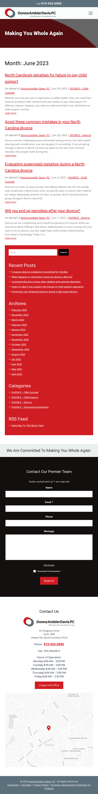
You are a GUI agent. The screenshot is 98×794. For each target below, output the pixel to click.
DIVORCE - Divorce (80, 135)
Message (49, 531)
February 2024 (19, 324)
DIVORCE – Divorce (21, 402)
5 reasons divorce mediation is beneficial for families (39, 271)
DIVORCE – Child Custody (24, 392)
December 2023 (19, 334)
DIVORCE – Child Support (24, 397)
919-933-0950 (51, 3)
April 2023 (16, 374)
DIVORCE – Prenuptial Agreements (30, 407)
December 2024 (19, 314)
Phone (49, 516)
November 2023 (20, 339)
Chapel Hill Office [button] (49, 685)
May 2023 (16, 369)
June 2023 (16, 364)
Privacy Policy (41, 784)
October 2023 (18, 344)
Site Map (26, 784)
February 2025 (19, 310)
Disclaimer (49, 565)
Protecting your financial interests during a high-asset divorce (44, 291)
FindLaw (49, 788)
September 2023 (20, 349)
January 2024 (18, 329)
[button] (91, 12)
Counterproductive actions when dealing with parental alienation (46, 281)
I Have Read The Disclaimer (49, 571)
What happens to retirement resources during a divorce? (41, 276)
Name (49, 487)
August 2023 (18, 354)
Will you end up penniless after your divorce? (42, 210)
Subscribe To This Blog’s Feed (27, 425)
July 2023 (16, 359)
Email (49, 502)
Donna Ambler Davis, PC (35, 88)
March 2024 (17, 319)
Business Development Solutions (69, 784)
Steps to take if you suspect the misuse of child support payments (47, 286)
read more (10, 113)
